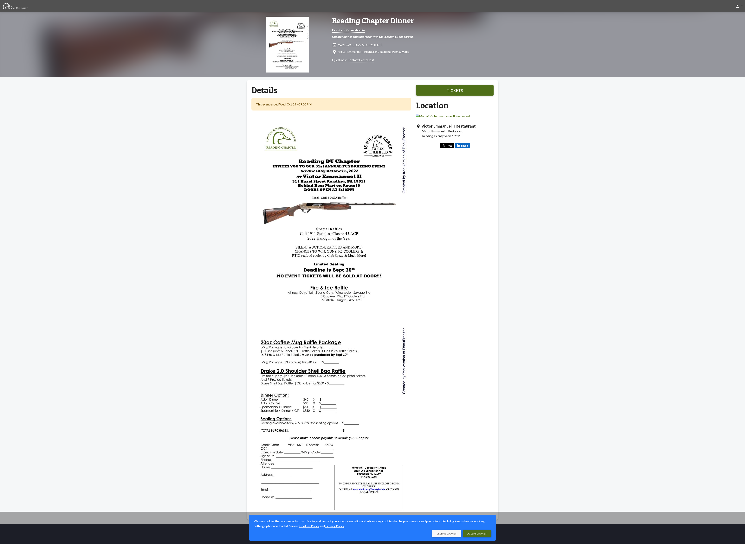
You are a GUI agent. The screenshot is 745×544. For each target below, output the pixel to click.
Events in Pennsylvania (348, 30)
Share (464, 145)
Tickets (455, 90)
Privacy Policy (334, 526)
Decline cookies (447, 533)
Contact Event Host (361, 60)
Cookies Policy (309, 526)
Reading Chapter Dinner (373, 20)
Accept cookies (477, 533)
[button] (739, 6)
